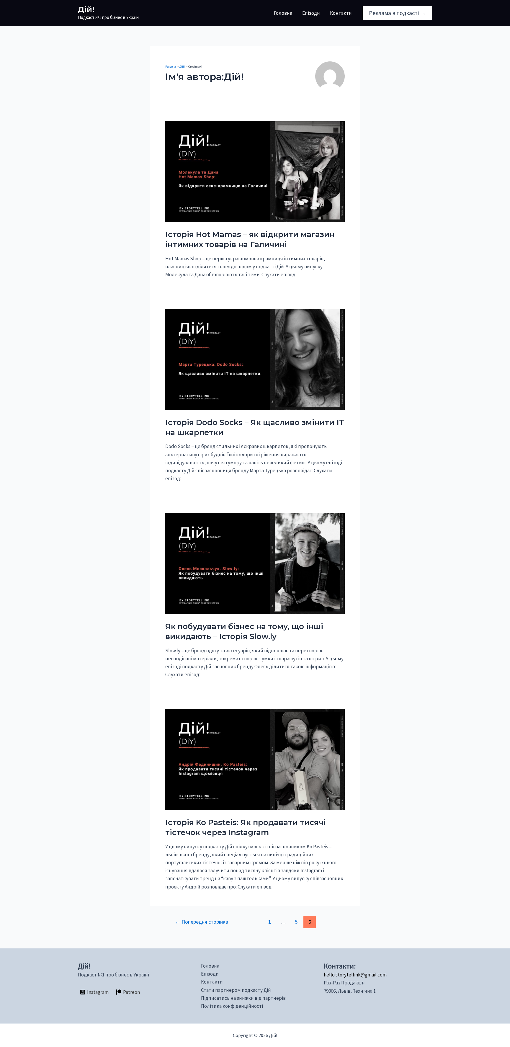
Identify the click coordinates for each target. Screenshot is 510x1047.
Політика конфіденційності (232, 1006)
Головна (283, 13)
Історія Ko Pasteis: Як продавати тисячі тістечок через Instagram (245, 827)
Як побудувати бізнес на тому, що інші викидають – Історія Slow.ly (244, 631)
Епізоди (311, 13)
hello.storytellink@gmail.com (355, 974)
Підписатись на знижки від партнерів (243, 998)
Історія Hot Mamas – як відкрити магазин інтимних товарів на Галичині (249, 239)
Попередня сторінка (201, 921)
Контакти (341, 13)
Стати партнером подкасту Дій (236, 990)
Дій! (86, 9)
